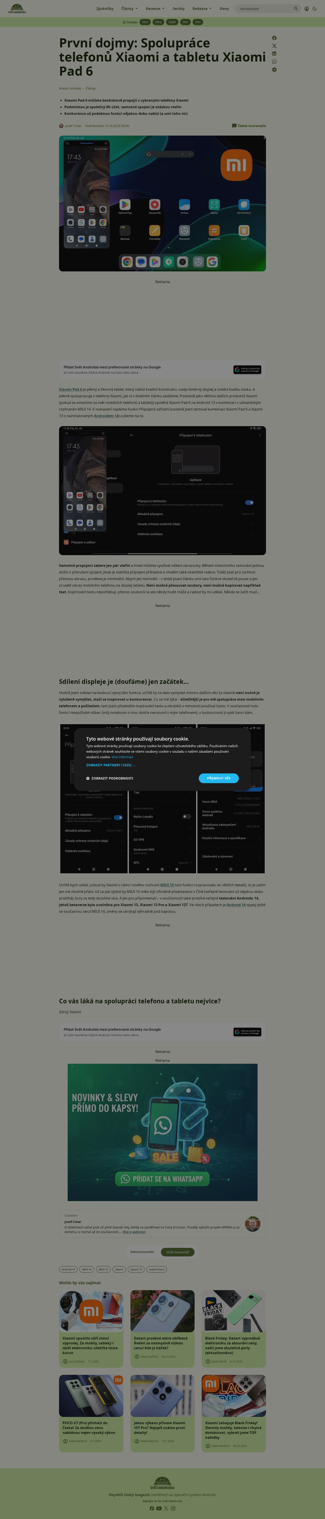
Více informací (122, 757)
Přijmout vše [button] (218, 778)
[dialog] (162, 759)
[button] (162, 765)
